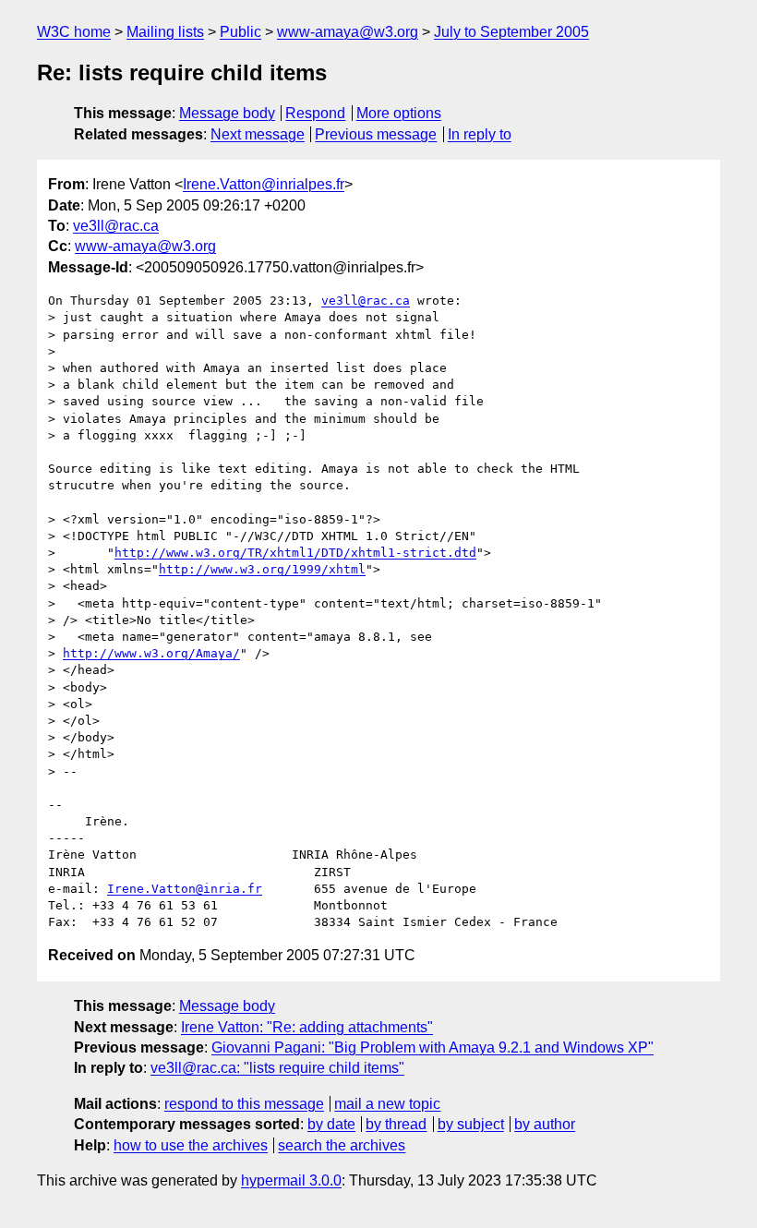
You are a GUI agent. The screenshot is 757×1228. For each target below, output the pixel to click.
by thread (396, 1124)
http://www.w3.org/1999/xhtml (262, 569)
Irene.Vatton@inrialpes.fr (263, 184)
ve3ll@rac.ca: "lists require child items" (277, 1068)
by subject (471, 1124)
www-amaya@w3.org (347, 32)
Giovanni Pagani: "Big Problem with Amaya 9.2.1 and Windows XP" (432, 1047)
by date (331, 1124)
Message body (227, 113)
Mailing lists (165, 32)
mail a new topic (387, 1104)
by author (544, 1124)
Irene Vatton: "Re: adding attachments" (307, 1027)
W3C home (74, 32)
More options (398, 113)
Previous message (376, 134)
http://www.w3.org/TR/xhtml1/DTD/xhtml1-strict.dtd (295, 553)
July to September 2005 (511, 32)
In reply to (479, 134)
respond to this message (244, 1104)
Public (240, 32)
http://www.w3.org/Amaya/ (151, 653)
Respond (315, 113)
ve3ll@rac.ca (116, 226)
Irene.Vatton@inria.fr (184, 889)
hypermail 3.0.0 (291, 1180)
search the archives (341, 1145)
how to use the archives (191, 1145)
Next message (257, 134)
